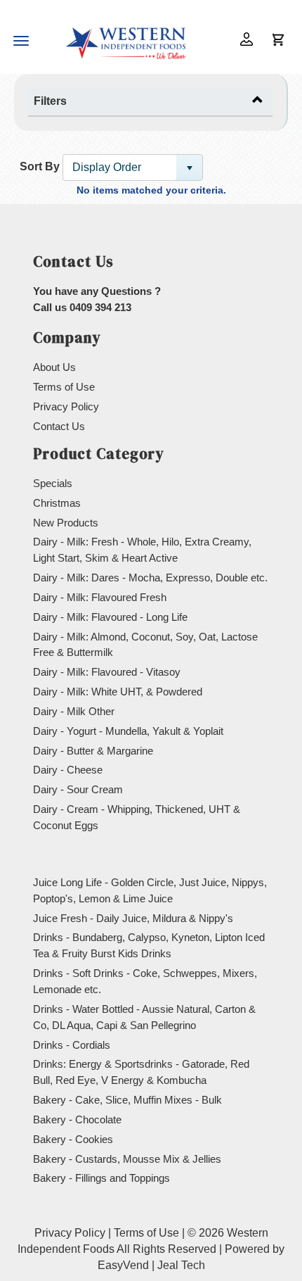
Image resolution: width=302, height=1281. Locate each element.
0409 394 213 (100, 307)
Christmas (57, 503)
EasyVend (123, 1265)
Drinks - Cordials (71, 1045)
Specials (52, 483)
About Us (54, 367)
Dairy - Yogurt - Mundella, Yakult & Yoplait (128, 731)
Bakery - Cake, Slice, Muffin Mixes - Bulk (127, 1100)
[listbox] (133, 167)
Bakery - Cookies (73, 1139)
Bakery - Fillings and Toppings (101, 1178)
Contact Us (59, 426)
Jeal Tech (181, 1265)
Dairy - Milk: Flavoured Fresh (99, 597)
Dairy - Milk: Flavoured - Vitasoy (106, 672)
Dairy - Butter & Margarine (93, 751)
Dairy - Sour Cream (78, 789)
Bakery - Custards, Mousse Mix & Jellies (127, 1159)
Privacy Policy (66, 406)
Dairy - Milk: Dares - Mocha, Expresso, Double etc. (150, 577)
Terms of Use (64, 387)
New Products (65, 523)
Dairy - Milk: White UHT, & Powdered (117, 692)
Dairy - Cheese (68, 770)
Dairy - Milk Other (73, 711)
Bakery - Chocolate (77, 1119)
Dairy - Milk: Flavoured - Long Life (110, 617)
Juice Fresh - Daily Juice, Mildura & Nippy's (133, 918)
